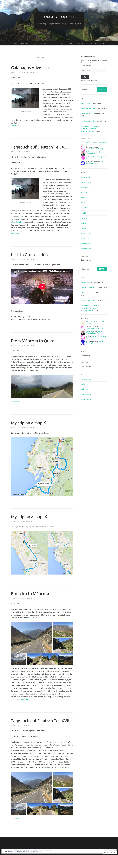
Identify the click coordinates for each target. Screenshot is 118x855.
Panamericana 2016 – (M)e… (95, 149)
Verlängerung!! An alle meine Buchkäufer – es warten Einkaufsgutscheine (90, 128)
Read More (15, 126)
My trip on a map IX (29, 516)
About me (24, 43)
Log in (83, 384)
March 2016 (84, 228)
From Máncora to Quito (32, 340)
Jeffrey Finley (90, 142)
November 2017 (86, 187)
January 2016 (85, 238)
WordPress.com (86, 399)
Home (15, 43)
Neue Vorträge (85, 103)
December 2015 (86, 243)
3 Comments (26, 725)
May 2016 (84, 218)
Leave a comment (28, 72)
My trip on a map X (28, 422)
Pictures (61, 43)
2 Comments (26, 151)
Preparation (48, 43)
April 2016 (84, 223)
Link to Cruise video (29, 254)
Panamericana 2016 (59, 17)
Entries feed (84, 389)
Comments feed (86, 394)
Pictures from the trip (96, 43)
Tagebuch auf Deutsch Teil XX (39, 147)
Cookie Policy (38, 851)
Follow (85, 77)
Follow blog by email (88, 57)
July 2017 (84, 192)
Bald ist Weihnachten (88, 108)
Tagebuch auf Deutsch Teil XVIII (40, 720)
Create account (86, 379)
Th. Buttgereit (90, 152)
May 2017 (84, 203)
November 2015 (86, 249)
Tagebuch (79, 43)
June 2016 (84, 213)
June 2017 (84, 197)
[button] (26, 386)
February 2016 (85, 233)
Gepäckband (16, 222)
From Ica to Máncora (30, 593)
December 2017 (86, 182)
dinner (16, 694)
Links (70, 43)
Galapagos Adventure (31, 67)
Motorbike (35, 43)
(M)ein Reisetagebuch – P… (94, 152)
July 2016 (84, 208)
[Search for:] (94, 89)
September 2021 (86, 177)
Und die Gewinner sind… (89, 121)
